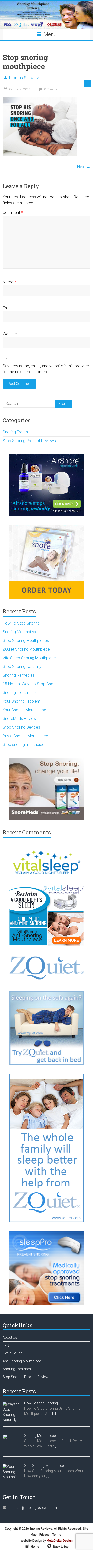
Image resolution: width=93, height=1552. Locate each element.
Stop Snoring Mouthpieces (26, 640)
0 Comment (51, 89)
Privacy (44, 1534)
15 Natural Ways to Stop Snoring (31, 684)
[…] (54, 1414)
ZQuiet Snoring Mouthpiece (26, 649)
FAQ (6, 1345)
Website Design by (47, 1540)
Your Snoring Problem (21, 701)
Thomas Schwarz (23, 77)
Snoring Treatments (20, 432)
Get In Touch (12, 1353)
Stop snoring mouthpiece (25, 744)
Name (9, 282)
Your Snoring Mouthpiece (24, 710)
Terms (56, 1534)
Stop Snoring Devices (21, 727)
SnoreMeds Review (19, 718)
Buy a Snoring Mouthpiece (25, 736)
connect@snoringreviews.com (32, 1508)
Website (10, 334)
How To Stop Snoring (21, 623)
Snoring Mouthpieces (21, 632)
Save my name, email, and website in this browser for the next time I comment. (46, 369)
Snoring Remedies (18, 675)
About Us (10, 1337)
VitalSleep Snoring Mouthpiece (29, 658)
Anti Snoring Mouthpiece (22, 1361)
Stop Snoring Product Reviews (29, 440)
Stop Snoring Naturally (22, 666)
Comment (13, 212)
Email (9, 308)
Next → (83, 166)
